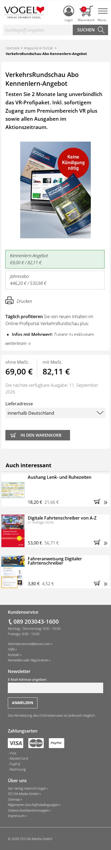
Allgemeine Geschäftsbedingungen (33, 804)
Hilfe (11, 649)
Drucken (24, 301)
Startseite (13, 48)
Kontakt (13, 654)
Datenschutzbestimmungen (28, 810)
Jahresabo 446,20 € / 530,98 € (28, 279)
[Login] (68, 11)
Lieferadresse (19, 404)
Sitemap (14, 799)
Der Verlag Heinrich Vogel (27, 788)
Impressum (16, 815)
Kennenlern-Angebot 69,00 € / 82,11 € (29, 259)
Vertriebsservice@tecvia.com (29, 643)
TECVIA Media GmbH (23, 793)
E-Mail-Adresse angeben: (27, 679)
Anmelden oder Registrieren (28, 660)
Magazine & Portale (38, 48)
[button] (98, 501)
